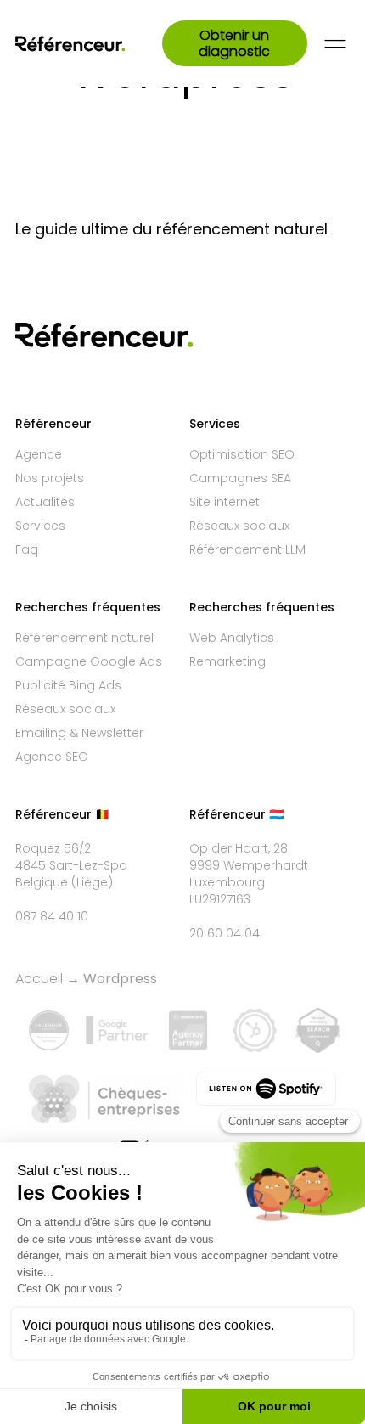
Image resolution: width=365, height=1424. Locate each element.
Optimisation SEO (242, 454)
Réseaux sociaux (239, 525)
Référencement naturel (84, 637)
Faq (26, 549)
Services (40, 525)
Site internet (224, 501)
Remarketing (227, 661)
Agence (38, 454)
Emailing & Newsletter (79, 732)
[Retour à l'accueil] (88, 43)
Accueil (39, 978)
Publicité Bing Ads (68, 685)
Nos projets (49, 478)
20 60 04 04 (224, 933)
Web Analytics (231, 637)
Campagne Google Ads (88, 661)
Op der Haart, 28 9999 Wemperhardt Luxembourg (248, 865)
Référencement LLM (247, 549)
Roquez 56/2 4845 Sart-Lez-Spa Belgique (71, 865)
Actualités (45, 501)
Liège (92, 882)
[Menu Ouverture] (335, 43)
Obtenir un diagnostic (234, 43)
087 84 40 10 (51, 916)
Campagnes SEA (240, 478)
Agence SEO (51, 756)
